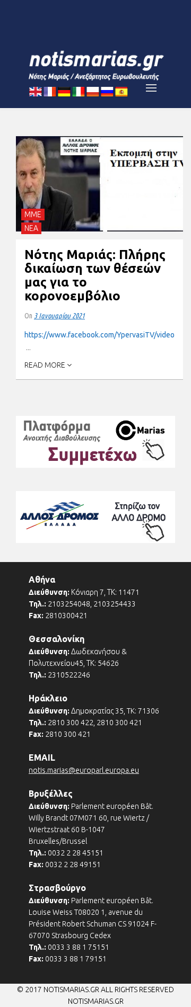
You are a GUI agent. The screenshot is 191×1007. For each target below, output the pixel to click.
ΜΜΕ (32, 214)
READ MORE (45, 365)
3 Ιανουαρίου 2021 (59, 315)
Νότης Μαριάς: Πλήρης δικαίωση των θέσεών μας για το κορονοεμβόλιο (95, 275)
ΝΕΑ (31, 228)
